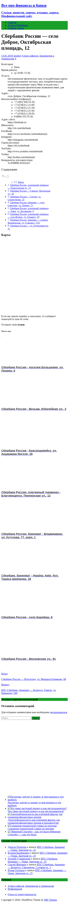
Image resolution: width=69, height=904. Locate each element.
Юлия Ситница (16, 870)
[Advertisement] (34, 757)
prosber (17, 55)
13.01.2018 (7, 55)
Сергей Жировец (17, 864)
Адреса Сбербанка (18, 25)
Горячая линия (16, 28)
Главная (12, 22)
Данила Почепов (17, 847)
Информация (15, 889)
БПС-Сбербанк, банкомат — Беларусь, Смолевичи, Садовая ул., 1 (36, 866)
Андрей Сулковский (19, 858)
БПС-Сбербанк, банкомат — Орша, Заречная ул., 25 (33, 860)
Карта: (21, 182)
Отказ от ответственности (22, 894)
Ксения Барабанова (18, 853)
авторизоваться (58, 712)
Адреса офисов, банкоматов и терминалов (31, 886)
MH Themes (50, 900)
